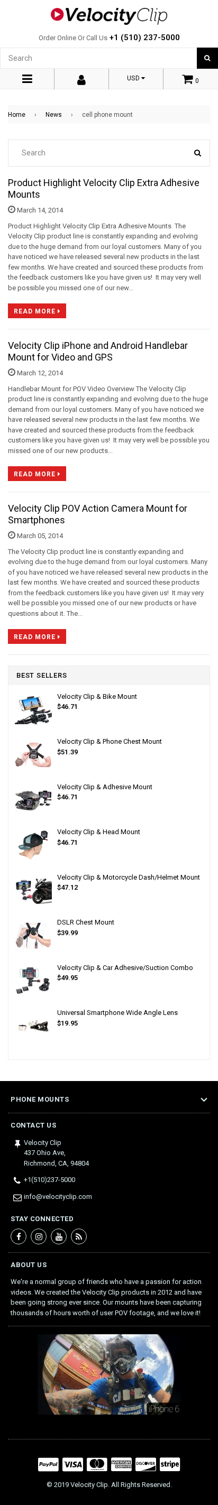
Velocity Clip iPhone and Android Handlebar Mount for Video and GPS (98, 351)
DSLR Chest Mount (85, 922)
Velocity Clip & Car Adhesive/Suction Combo (125, 968)
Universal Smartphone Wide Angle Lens (117, 1013)
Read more (36, 311)
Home (16, 114)
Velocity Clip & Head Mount (98, 832)
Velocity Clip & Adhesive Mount (104, 787)
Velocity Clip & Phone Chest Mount (109, 741)
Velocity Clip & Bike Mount (97, 696)
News (54, 114)
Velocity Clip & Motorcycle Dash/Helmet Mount (128, 877)
